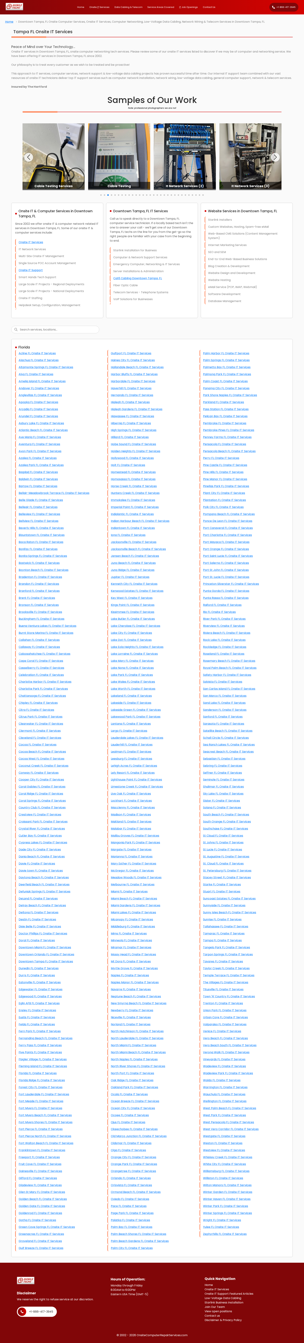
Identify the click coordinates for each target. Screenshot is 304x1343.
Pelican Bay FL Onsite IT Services (225, 416)
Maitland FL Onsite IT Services (131, 822)
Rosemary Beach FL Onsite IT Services (229, 661)
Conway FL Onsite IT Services (39, 773)
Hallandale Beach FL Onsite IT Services (137, 367)
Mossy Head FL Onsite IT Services (133, 954)
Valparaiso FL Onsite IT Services (224, 1024)
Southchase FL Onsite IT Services (225, 829)
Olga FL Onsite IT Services (128, 1150)
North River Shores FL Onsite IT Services (138, 1066)
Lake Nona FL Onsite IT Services (132, 668)
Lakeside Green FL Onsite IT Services (136, 710)
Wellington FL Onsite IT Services (224, 1101)
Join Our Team (215, 1307)
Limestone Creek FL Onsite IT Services (137, 787)
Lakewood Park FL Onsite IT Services (135, 717)
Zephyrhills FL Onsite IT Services (225, 1234)
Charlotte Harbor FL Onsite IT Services (45, 682)
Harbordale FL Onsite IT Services (133, 381)
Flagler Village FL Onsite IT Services (43, 1059)
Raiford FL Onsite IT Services (222, 605)
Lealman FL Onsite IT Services (131, 752)
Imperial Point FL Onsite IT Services (135, 507)
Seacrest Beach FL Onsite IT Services (228, 752)
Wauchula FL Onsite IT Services (224, 1094)
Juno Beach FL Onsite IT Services (133, 563)
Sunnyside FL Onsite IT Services (224, 905)
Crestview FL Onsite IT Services (40, 815)
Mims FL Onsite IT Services (129, 933)
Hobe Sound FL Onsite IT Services (133, 444)
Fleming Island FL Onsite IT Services (43, 1066)
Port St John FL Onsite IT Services (226, 570)
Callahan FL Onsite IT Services (39, 640)
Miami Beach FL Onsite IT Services (134, 899)
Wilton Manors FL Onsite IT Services (227, 1185)
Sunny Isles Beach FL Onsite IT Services (229, 912)
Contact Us (209, 7)
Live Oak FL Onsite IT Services (131, 794)
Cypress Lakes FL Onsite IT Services (43, 842)
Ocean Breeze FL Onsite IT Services (135, 1101)
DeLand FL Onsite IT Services (38, 899)
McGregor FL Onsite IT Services (132, 871)
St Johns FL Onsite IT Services (223, 842)
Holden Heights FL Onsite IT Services (135, 451)
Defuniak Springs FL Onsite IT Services (44, 891)
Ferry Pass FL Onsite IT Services (40, 1045)
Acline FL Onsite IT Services (37, 353)
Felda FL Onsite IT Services (37, 1024)
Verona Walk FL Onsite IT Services (226, 1052)
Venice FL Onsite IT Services (222, 1031)
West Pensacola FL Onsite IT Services (228, 1122)
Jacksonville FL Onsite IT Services (133, 542)
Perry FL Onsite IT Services (221, 458)
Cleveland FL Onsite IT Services (40, 738)
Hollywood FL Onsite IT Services (132, 458)
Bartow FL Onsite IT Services (38, 486)
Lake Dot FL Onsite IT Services (131, 640)
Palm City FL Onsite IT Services (132, 1248)
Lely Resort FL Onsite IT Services (133, 773)
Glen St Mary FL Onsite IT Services (42, 1192)
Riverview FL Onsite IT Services (224, 626)
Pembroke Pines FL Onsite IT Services (228, 430)
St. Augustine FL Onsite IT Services (226, 857)
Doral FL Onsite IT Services (37, 940)
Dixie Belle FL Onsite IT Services (40, 926)
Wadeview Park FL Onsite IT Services (228, 1073)
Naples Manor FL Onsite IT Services (135, 982)
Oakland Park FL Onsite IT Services (134, 1087)
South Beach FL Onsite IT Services (226, 815)
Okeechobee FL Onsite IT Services (134, 1129)
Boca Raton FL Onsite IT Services (41, 542)
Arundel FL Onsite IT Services (38, 416)
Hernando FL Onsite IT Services (132, 395)
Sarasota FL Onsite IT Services (223, 724)
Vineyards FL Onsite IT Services (224, 1059)
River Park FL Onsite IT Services (224, 619)
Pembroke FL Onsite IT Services (224, 423)
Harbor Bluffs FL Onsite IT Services (134, 374)
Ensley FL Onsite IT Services (37, 1010)
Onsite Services (99, 7)
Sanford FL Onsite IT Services (223, 717)
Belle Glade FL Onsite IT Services (41, 500)
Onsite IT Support (31, 270)
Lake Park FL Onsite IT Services (132, 675)
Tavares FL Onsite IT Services (223, 961)
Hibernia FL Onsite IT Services (131, 423)
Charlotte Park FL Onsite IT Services (43, 689)
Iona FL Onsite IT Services (128, 535)
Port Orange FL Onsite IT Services (226, 549)
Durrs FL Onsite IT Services (37, 975)
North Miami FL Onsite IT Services (133, 1045)
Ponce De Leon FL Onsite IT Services (227, 521)
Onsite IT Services (31, 242)
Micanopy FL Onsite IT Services (132, 919)
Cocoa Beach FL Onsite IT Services (42, 752)
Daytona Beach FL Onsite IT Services (44, 877)
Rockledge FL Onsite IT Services (224, 647)
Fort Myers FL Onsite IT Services (40, 1108)
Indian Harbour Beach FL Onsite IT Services (140, 521)
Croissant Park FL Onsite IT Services (43, 822)
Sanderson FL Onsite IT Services (224, 710)
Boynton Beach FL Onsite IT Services (43, 570)
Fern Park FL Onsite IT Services (40, 1031)
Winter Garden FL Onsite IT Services (227, 1192)
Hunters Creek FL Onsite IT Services (135, 493)
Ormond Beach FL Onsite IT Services (136, 1192)
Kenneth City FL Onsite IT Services (134, 584)
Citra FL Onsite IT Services (36, 710)
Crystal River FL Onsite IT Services (42, 829)
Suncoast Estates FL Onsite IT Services (229, 899)
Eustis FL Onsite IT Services (37, 1017)
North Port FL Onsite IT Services (132, 1073)
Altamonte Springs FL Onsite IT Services (46, 367)
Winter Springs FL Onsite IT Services (227, 1213)
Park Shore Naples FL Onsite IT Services (230, 395)
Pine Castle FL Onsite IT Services (225, 465)
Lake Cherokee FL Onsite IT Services (135, 626)
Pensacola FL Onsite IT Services (224, 444)
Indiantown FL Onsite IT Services (133, 528)
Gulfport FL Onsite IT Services (131, 353)
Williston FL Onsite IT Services (223, 1178)
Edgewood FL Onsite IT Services (40, 996)
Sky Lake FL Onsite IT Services (223, 794)
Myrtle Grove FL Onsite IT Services (134, 968)
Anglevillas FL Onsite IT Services (40, 395)
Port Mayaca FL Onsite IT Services (226, 542)
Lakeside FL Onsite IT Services (131, 703)
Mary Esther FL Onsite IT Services (133, 864)
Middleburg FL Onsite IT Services (133, 926)
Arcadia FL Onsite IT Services (38, 409)
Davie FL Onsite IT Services (37, 864)
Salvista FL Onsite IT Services (222, 682)
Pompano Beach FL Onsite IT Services (229, 514)
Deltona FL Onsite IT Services (38, 912)
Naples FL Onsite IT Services (130, 975)
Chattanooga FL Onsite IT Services (42, 696)
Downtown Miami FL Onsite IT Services (45, 947)
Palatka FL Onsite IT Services (130, 1220)
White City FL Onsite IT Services (224, 1164)
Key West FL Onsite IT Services (132, 598)
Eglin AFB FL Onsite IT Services (39, 1003)
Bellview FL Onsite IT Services (38, 521)
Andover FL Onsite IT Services (39, 388)
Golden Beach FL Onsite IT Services (43, 1199)
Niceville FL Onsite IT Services (131, 1017)
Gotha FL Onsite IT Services (37, 1220)
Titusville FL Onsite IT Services (223, 989)
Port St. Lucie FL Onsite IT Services (226, 577)
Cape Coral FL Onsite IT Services (41, 661)
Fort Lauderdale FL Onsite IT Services (44, 1094)
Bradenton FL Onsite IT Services (40, 577)
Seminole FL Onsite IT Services (223, 780)
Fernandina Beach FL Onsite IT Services (45, 1038)
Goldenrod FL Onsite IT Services (40, 1213)
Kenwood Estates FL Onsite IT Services (137, 591)
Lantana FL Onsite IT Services (131, 724)
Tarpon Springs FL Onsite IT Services (228, 954)
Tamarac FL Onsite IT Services (224, 933)
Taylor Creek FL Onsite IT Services (226, 968)
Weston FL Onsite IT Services (222, 1143)
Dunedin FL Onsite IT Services (39, 968)
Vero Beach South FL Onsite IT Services (229, 1045)
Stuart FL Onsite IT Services (221, 891)
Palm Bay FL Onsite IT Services (131, 1227)
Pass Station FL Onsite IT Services (226, 409)
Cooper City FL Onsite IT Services (41, 780)
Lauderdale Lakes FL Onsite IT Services (137, 738)
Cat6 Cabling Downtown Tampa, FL (137, 278)
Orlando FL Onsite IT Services (131, 1178)
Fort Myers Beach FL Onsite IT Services (45, 1115)
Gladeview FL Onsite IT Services (40, 1185)
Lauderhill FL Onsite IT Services (132, 745)
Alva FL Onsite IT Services (36, 374)
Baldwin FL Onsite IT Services (38, 479)
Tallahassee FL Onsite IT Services (225, 926)
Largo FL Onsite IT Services (129, 731)
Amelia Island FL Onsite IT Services (42, 381)
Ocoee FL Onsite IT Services (130, 1115)
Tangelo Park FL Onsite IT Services (226, 947)
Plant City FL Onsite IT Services (224, 493)
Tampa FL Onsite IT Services (222, 940)
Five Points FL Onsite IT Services (40, 1052)
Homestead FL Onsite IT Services (133, 472)
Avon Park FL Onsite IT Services (40, 451)
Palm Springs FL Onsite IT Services (226, 360)
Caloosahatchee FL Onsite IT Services (44, 654)
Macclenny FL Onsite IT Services (133, 807)
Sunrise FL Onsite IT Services (222, 919)
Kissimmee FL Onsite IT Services (132, 612)
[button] (28, 157)
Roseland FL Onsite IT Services (223, 654)
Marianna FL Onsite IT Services (132, 857)
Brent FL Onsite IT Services (37, 598)
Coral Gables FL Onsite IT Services (42, 787)
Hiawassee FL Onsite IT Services (132, 416)
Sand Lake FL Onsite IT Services (224, 703)
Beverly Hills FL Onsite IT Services (41, 528)
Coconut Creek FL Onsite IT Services (43, 766)
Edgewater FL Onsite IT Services (40, 989)
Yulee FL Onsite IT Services (221, 1227)
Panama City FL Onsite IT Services (226, 388)
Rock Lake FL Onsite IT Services (224, 640)
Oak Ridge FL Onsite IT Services (132, 1080)
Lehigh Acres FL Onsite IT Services (134, 766)
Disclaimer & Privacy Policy (223, 1320)
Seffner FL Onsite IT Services (222, 773)
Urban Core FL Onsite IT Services (225, 1017)
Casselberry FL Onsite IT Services (41, 668)
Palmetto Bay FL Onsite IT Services (227, 367)
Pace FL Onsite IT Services (129, 1206)
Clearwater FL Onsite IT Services (41, 724)
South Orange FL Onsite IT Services (227, 822)
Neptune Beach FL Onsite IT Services (136, 996)
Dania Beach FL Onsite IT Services (42, 857)
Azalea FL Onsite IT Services (38, 458)
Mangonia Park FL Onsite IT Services (135, 842)
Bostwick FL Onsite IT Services (39, 563)
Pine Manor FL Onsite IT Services (225, 479)
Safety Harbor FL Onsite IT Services (227, 675)
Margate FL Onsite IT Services (131, 849)
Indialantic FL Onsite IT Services (132, 514)
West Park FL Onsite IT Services (224, 1115)
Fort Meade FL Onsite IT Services (41, 1101)
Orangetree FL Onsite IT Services (133, 1171)
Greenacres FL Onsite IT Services (41, 1234)
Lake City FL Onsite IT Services (131, 633)
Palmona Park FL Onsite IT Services (227, 374)
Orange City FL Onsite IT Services (133, 1157)
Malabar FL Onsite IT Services (131, 829)
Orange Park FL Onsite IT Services (134, 1164)
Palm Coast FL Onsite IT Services (225, 381)
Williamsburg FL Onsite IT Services (226, 1171)
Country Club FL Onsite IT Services (42, 807)
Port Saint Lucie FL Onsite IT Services (228, 556)
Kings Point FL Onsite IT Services (132, 605)
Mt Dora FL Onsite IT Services (131, 961)
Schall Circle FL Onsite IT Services (226, 738)
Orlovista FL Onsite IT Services (131, 1185)
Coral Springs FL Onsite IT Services (42, 801)
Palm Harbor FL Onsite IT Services (226, 353)
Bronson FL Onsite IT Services (39, 605)
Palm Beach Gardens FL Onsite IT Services (140, 1241)
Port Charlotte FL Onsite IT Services (227, 535)
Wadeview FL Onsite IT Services (224, 1066)
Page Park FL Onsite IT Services (132, 1213)
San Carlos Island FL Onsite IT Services (229, 689)
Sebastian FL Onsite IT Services (224, 759)
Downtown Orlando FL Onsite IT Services (46, 954)
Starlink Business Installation (224, 1302)
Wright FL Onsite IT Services (222, 1220)
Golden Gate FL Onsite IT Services (42, 1206)
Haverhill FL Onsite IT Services (131, 388)
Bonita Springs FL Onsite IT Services (43, 556)
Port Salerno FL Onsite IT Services (226, 563)
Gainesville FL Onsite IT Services (40, 1171)
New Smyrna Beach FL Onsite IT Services (138, 1003)
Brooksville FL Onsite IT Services (40, 612)
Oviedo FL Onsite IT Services (130, 1199)
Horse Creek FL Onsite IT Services (134, 486)
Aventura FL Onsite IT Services (39, 444)
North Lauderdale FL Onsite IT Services (137, 1038)
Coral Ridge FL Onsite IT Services (41, 794)
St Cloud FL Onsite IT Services (223, 836)
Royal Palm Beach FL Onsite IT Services (229, 668)
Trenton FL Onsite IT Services (223, 1003)
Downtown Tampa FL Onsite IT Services (46, 961)
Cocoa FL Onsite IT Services (37, 745)
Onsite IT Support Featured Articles (229, 1294)
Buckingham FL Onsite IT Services (41, 619)
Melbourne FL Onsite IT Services (132, 884)
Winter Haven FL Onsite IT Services (227, 1199)
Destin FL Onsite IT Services (37, 919)
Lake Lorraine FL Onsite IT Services (134, 654)
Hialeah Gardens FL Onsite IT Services (136, 409)
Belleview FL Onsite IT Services (39, 514)
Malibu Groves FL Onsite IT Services (135, 836)
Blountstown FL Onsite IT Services (42, 535)
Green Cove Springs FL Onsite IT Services (47, 1227)
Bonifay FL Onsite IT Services (38, 549)
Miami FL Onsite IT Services (129, 891)
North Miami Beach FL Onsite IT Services (138, 1052)
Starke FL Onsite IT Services (222, 884)
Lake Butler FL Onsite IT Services (133, 619)
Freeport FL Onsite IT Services (39, 1157)
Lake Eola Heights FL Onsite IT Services (137, 647)
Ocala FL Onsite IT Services (129, 1094)
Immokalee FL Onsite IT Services (133, 500)
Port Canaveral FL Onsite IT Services (228, 528)
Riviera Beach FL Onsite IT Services (226, 633)
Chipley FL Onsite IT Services (38, 703)
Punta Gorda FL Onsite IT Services (226, 591)
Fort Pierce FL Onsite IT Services (41, 1129)
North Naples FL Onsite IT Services (134, 1059)
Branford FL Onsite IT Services (39, 591)
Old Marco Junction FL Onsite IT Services (139, 1136)
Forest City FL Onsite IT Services (40, 1087)
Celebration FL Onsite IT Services (41, 675)
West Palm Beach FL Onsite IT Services (229, 1108)
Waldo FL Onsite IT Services (221, 1080)
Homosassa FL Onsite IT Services (133, 479)
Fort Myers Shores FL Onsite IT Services (45, 1122)
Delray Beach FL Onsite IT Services (42, 905)
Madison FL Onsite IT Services (131, 815)
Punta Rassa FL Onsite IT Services (226, 598)
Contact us (212, 1316)
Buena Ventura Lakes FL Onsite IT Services (47, 626)
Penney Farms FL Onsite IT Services (227, 437)
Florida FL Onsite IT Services (38, 1073)
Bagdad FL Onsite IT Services (38, 472)
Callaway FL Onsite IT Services (39, 647)
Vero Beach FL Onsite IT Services (225, 1038)
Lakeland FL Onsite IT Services (131, 696)
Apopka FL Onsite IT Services (38, 402)
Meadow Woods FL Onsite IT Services (136, 877)
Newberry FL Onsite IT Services (132, 1010)
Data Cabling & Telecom (128, 7)
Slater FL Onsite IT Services (221, 801)
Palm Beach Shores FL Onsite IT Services (138, 1234)
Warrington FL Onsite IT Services (225, 1087)
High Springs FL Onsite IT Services (133, 430)
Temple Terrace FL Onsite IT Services (228, 975)
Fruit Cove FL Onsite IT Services (40, 1164)
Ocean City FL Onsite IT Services (133, 1108)
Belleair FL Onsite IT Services (38, 507)
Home (80, 7)
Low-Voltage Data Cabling (223, 1298)
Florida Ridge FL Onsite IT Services (42, 1080)
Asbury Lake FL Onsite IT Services (41, 423)
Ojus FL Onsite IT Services (128, 1122)
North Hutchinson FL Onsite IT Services (137, 1031)
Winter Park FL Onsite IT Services (225, 1206)
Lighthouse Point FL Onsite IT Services (136, 780)
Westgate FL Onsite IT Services (224, 1136)
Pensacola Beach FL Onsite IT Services (229, 451)
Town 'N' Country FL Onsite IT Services (229, 996)
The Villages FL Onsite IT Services (225, 982)
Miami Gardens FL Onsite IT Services (135, 905)
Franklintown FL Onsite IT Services (42, 1150)
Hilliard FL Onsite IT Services (130, 437)
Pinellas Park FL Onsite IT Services (226, 486)
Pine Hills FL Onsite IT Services (223, 472)
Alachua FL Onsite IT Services (39, 360)
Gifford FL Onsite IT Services (38, 1178)
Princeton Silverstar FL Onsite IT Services (231, 584)
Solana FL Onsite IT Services (222, 807)
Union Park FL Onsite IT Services (224, 1010)
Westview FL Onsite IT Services (224, 1150)
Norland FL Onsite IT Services (130, 1024)
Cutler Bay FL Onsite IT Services (40, 836)
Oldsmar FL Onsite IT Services (131, 1143)
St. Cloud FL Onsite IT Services (223, 864)
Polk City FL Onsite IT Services (223, 507)
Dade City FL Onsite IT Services (40, 849)
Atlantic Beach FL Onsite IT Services (43, 430)
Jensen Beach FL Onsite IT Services (135, 556)
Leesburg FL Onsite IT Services (131, 759)
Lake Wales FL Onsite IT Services (133, 682)
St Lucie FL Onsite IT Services (222, 849)
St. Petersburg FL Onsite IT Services (227, 871)
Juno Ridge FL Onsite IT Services (132, 570)
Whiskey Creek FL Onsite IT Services (227, 1157)
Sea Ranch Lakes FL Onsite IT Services (229, 745)
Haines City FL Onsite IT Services (133, 360)
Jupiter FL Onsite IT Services (130, 577)
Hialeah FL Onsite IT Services (130, 402)
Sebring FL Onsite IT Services (222, 766)
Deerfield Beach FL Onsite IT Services (44, 884)
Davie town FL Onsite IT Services (41, 871)
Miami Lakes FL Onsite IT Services (133, 912)
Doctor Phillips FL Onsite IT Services (43, 933)
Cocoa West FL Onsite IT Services (41, 759)
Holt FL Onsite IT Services (128, 465)
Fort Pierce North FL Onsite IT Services (45, 1136)
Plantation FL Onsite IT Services (224, 500)
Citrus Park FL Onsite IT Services (40, 717)
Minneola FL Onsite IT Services (131, 940)
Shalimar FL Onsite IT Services (223, 787)
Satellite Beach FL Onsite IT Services (227, 731)
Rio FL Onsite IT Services (219, 612)
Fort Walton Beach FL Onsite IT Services (46, 1143)
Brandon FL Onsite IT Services (39, 584)
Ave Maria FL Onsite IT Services (40, 437)
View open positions (218, 1311)
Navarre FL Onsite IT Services (131, 989)
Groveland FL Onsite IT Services (40, 1241)
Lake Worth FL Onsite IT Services (133, 689)
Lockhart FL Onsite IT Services (131, 801)
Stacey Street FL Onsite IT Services (227, 877)
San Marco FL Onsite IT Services (224, 696)
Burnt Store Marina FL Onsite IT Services (46, 633)
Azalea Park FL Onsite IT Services (41, 465)
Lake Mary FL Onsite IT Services (132, 661)
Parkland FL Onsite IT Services (223, 402)
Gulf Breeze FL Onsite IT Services (41, 1248)
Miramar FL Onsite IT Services (131, 947)
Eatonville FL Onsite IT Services (40, 982)
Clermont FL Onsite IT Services (40, 731)
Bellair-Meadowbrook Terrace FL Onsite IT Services (54, 493)
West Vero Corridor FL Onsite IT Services (231, 1129)
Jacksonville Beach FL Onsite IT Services (138, 549)
